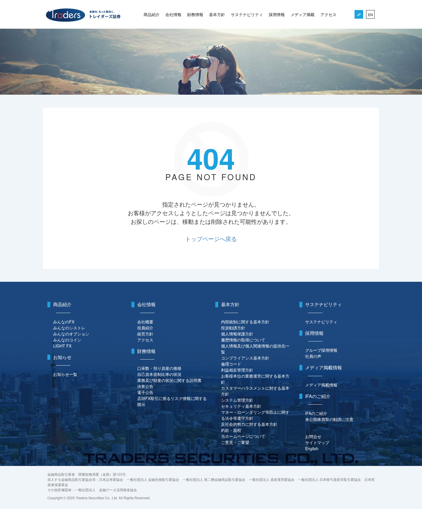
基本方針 (217, 14)
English (311, 448)
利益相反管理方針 (237, 370)
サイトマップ (317, 442)
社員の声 (313, 356)
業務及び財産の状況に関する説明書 (169, 380)
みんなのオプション (71, 334)
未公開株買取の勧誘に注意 (329, 419)
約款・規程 (231, 430)
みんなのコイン (67, 340)
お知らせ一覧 (65, 374)
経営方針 (145, 334)
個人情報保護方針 (237, 334)
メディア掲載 (303, 14)
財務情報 (195, 14)
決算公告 (145, 386)
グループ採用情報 (321, 350)
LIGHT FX (62, 346)
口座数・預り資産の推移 (159, 368)
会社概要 (145, 322)
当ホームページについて (243, 436)
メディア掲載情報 (321, 385)
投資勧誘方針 (233, 328)
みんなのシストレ (69, 328)
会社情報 (173, 14)
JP (359, 14)
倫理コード (231, 364)
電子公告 (145, 392)
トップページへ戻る (211, 238)
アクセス (328, 14)
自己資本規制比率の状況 (159, 374)
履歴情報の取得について (243, 340)
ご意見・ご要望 (235, 442)
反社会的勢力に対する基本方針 (249, 424)
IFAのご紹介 (316, 413)
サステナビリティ (247, 14)
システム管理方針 (237, 400)
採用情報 (277, 14)
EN (370, 14)
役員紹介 (145, 328)
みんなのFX (63, 322)
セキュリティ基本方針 (241, 406)
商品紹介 (152, 14)
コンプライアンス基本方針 (245, 358)
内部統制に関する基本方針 (245, 322)
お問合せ (313, 436)
